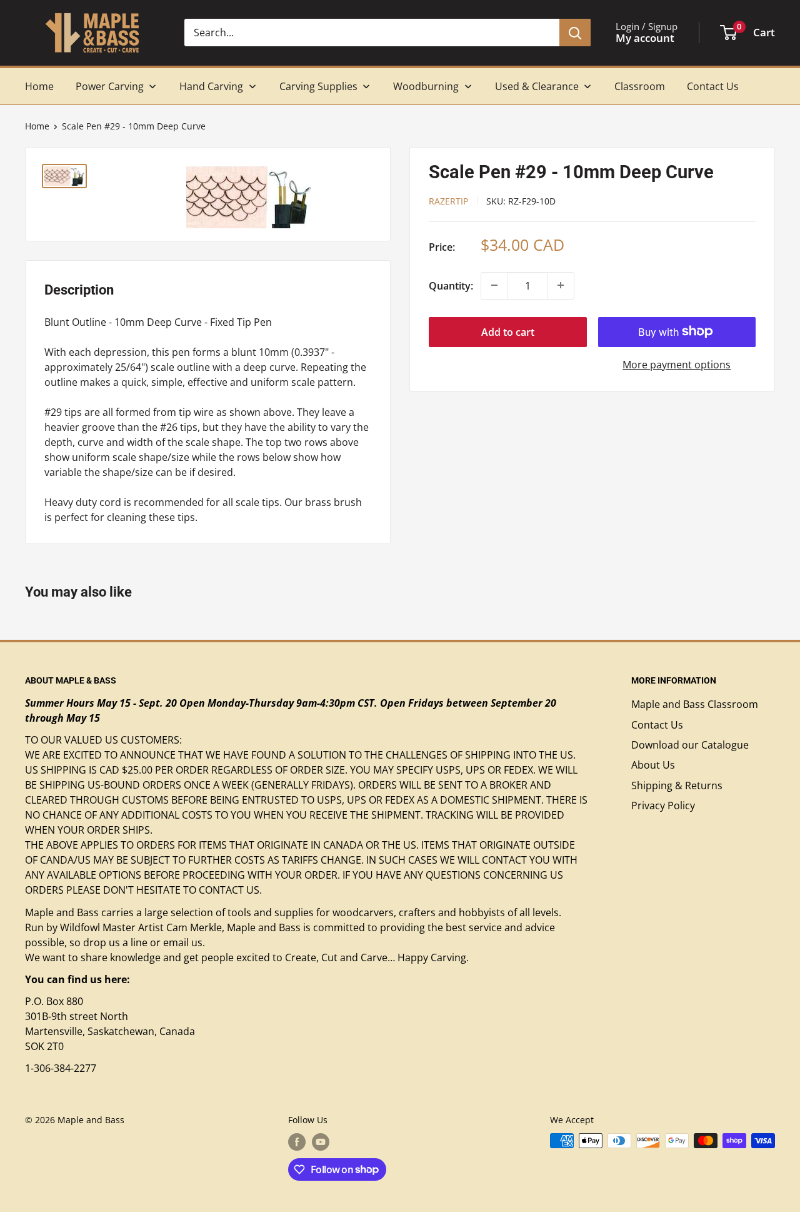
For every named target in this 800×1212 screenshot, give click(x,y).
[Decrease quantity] (494, 285)
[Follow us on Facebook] (297, 1142)
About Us (653, 765)
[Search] (575, 32)
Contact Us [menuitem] (713, 86)
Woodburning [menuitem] (426, 86)
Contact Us (657, 725)
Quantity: (451, 285)
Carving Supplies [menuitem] (318, 86)
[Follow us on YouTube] (320, 1142)
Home (37, 126)
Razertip (448, 200)
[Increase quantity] (561, 285)
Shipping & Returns (676, 785)
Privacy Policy (663, 805)
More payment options (676, 364)
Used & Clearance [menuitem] (537, 86)
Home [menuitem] (39, 86)
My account (645, 38)
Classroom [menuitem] (639, 86)
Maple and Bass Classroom (694, 704)
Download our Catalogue (690, 745)
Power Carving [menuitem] (110, 86)
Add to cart (507, 331)
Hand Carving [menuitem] (211, 86)
